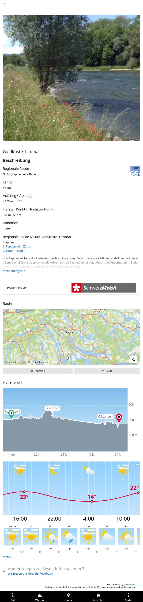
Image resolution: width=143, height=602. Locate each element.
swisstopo (22, 362)
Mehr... (7, 557)
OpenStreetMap (36, 362)
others (48, 362)
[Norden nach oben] (124, 359)
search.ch (11, 362)
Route (109, 370)
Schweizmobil (130, 584)
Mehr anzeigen (13, 271)
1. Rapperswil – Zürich (17, 246)
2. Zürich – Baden (14, 251)
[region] (71, 337)
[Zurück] (4, 4)
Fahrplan (40, 370)
